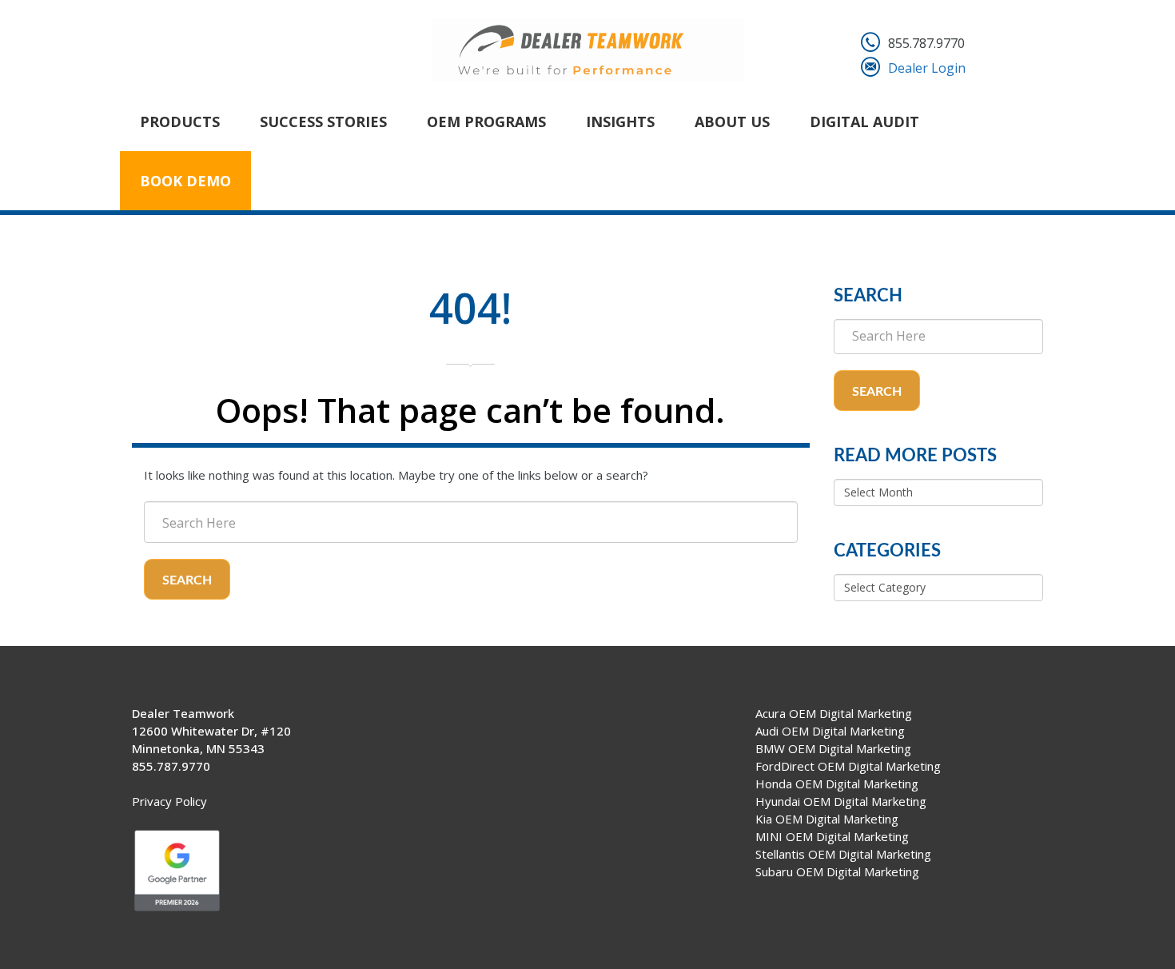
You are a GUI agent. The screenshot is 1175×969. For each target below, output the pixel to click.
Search (187, 580)
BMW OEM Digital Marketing (833, 748)
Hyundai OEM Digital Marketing (840, 801)
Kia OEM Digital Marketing (826, 819)
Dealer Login (927, 68)
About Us (732, 121)
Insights (620, 121)
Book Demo (185, 180)
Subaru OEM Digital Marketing (837, 871)
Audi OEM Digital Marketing (830, 731)
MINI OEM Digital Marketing (832, 836)
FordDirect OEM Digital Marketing (848, 766)
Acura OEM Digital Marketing (833, 713)
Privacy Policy (169, 801)
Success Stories (323, 121)
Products (180, 121)
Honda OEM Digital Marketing (836, 784)
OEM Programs (486, 121)
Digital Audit (864, 121)
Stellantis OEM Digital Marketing (843, 854)
